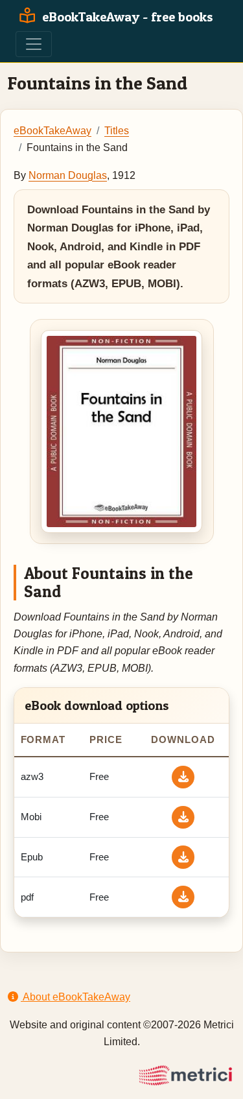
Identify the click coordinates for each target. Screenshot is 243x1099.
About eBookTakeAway (75, 996)
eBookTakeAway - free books (126, 17)
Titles (116, 130)
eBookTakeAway (52, 130)
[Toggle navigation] (34, 44)
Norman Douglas (68, 175)
